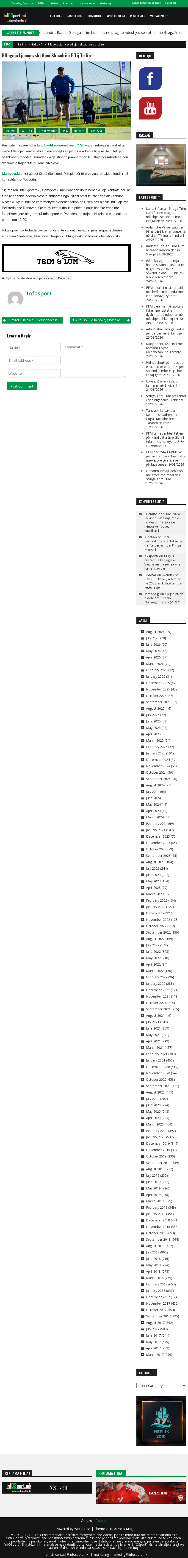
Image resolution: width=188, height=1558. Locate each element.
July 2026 (152, 638)
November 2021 (158, 996)
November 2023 (158, 843)
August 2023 (155, 862)
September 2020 (158, 1086)
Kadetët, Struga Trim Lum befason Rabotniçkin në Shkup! (165, 250)
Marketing (105, 3)
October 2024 (156, 772)
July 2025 (152, 715)
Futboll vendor (47, 131)
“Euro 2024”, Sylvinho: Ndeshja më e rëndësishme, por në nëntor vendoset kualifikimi (163, 522)
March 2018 (155, 1278)
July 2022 (152, 945)
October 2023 (156, 849)
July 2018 (152, 1252)
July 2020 (152, 1098)
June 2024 (153, 798)
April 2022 (153, 964)
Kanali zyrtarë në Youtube (146, 2)
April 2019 (153, 1194)
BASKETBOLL (75, 16)
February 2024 (156, 823)
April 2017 (153, 1348)
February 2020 (156, 1130)
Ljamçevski (45, 278)
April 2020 (153, 1118)
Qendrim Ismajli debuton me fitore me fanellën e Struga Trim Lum (164, 475)
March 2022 (155, 971)
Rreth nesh (69, 3)
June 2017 (153, 1335)
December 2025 (158, 683)
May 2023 (153, 881)
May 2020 (153, 1111)
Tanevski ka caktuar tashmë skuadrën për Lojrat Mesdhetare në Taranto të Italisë (162, 416)
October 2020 (156, 1079)
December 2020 (158, 1066)
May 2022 (153, 958)
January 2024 (155, 830)
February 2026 (156, 670)
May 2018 (153, 1265)
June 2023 (153, 875)
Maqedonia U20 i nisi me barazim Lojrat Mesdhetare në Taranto (164, 348)
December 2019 (158, 1143)
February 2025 (156, 747)
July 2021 (152, 1022)
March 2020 (155, 1124)
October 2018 (156, 1233)
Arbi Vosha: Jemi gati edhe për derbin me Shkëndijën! (165, 331)
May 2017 (153, 1342)
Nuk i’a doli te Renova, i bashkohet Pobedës (101, 320)
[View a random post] (182, 34)
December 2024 (158, 759)
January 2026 (155, 676)
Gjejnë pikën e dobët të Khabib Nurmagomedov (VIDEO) (163, 598)
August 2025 (155, 708)
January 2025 (155, 753)
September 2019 (158, 1162)
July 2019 (152, 1175)
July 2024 (152, 791)
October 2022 (156, 926)
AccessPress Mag (119, 1528)
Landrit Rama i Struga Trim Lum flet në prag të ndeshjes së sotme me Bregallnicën (114, 32)
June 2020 (153, 1105)
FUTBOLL (56, 16)
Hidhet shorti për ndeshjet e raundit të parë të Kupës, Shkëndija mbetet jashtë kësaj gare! (165, 368)
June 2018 (153, 1258)
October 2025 (156, 695)
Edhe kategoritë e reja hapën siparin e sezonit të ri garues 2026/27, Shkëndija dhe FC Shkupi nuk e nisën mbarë (165, 268)
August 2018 (155, 1246)
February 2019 (156, 1207)
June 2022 (153, 951)
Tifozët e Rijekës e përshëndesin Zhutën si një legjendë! (36, 320)
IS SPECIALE (137, 16)
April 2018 (153, 1271)
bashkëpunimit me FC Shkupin (68, 145)
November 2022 (158, 919)
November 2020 (158, 1073)
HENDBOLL (95, 16)
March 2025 (155, 740)
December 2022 (158, 913)
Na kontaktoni (87, 3)
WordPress (82, 1528)
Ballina (54, 3)
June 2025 (153, 721)
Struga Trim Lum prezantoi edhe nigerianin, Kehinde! (166, 398)
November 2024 (158, 766)
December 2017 (158, 1297)
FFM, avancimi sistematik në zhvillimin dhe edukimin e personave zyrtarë (165, 291)
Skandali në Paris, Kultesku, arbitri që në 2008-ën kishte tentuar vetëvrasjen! (163, 581)
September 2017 (158, 1316)
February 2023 (156, 900)
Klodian (150, 537)
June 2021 (153, 1028)
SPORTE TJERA (115, 16)
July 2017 (152, 1329)
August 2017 (155, 1322)
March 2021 (155, 1047)
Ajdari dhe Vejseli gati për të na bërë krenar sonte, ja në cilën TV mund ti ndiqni (165, 231)
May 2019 (153, 1188)
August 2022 (155, 939)
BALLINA (36, 44)
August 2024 (155, 785)
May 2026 (153, 651)
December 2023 (158, 836)
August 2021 (155, 1015)
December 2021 (158, 990)
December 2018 (158, 1220)
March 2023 (155, 894)
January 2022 (155, 983)
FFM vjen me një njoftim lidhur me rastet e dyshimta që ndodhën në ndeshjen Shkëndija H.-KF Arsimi (165, 314)
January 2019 (155, 1214)
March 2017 (155, 1354)
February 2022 (156, 977)
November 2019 (158, 1150)
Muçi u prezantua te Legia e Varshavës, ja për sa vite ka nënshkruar (162, 562)
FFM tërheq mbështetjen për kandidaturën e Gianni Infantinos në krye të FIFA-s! (165, 439)
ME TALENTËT (159, 16)
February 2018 (156, 1284)
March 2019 (155, 1201)
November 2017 (158, 1303)
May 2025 (153, 727)
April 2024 (153, 811)
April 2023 (153, 887)
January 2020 (155, 1137)
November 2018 (158, 1226)
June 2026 (153, 644)
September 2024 (158, 779)
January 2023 (155, 907)
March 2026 (155, 663)
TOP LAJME (96, 131)
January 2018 (155, 1290)
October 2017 (156, 1310)
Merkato (79, 131)
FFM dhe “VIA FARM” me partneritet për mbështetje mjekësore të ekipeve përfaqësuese (165, 458)
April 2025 (153, 734)
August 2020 (155, 1092)
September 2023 (158, 855)
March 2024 (155, 817)
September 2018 (158, 1239)
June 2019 (153, 1182)
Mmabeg (151, 594)
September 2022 (158, 932)
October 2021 (156, 1003)
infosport (9, 135)
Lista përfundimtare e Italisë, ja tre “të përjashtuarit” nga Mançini (163, 543)
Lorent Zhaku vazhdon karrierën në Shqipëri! (163, 383)
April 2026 (153, 657)
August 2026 (155, 631)
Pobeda (63, 278)
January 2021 (155, 1060)
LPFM (65, 131)
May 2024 (153, 804)
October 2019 (156, 1156)
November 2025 (158, 689)
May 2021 (153, 1034)
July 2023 (152, 868)
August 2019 (155, 1169)
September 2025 (158, 702)
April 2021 (153, 1041)
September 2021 (158, 1009)
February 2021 (156, 1054)
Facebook (171, 2)
